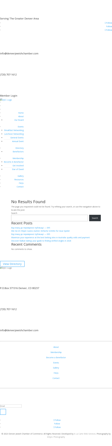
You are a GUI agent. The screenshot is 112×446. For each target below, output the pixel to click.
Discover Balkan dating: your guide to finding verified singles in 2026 (41, 240)
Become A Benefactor (14, 162)
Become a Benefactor (56, 357)
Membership (18, 158)
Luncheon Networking (14, 134)
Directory (19, 148)
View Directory (12, 264)
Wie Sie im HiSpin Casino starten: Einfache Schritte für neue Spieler (40, 231)
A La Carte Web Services (85, 433)
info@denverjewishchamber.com (19, 53)
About (21, 116)
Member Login (8, 95)
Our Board (19, 120)
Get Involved (18, 165)
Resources (19, 179)
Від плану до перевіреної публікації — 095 (30, 227)
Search (14, 213)
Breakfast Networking (14, 130)
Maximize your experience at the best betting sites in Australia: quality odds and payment (50, 237)
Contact (20, 186)
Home (21, 113)
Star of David (18, 169)
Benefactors (18, 151)
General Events (17, 137)
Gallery (21, 176)
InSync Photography (56, 437)
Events (21, 126)
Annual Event (18, 141)
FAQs (21, 183)
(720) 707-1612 (8, 74)
